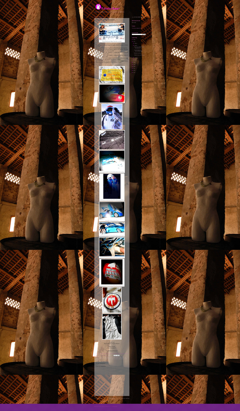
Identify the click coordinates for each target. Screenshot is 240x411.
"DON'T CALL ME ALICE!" (139, 55)
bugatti (100, 357)
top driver (97, 360)
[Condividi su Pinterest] (119, 355)
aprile (135, 59)
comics (111, 357)
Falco (120, 357)
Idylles (123, 357)
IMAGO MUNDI (137, 53)
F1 (118, 357)
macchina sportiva (111, 358)
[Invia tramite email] (114, 355)
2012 (134, 70)
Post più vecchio (125, 398)
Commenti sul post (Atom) (104, 401)
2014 (134, 66)
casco (103, 357)
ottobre (135, 43)
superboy (125, 358)
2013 (134, 68)
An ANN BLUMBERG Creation (138, 17)
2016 (134, 62)
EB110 (117, 357)
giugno (135, 45)
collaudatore (107, 357)
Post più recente (98, 398)
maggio (136, 57)
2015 (134, 64)
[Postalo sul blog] (115, 355)
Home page (112, 398)
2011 (134, 72)
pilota (122, 358)
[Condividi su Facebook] (117, 355)
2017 (134, 41)
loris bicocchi (104, 358)
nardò (119, 358)
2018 (134, 39)
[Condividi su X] (116, 355)
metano (116, 358)
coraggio (114, 357)
